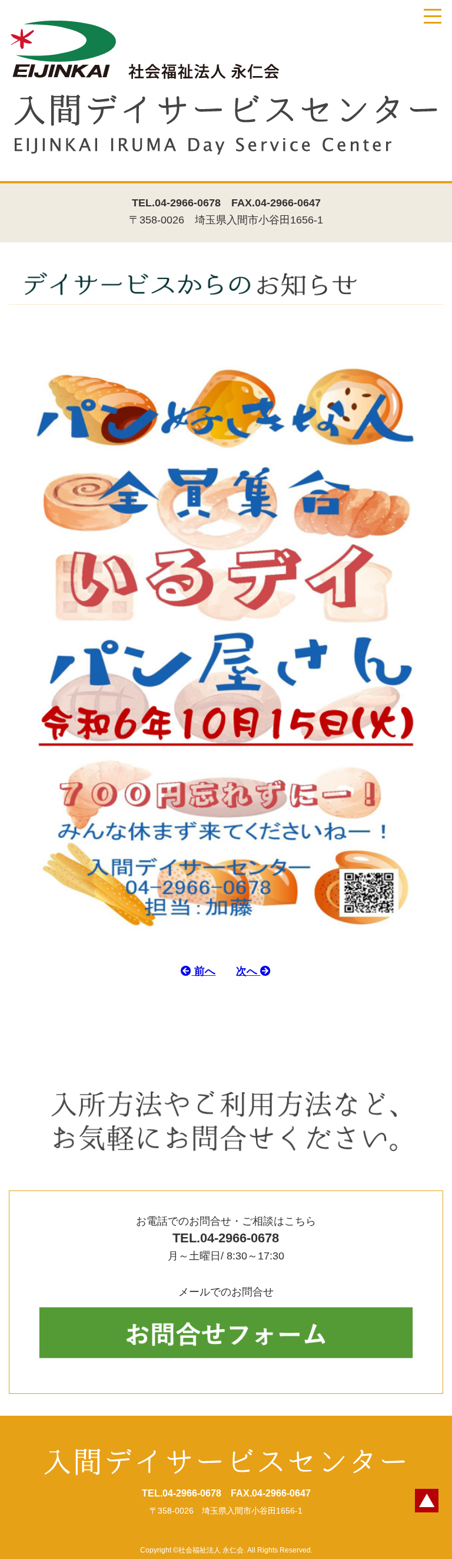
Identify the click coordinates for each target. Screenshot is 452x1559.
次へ (248, 971)
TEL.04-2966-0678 (176, 203)
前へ (203, 971)
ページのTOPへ (426, 1500)
